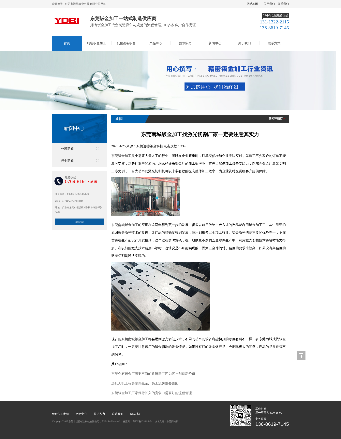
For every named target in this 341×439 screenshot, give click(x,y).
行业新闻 (67, 160)
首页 (67, 43)
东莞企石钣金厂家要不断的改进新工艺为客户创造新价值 (153, 374)
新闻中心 (215, 43)
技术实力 (185, 43)
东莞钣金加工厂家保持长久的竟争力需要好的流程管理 (151, 393)
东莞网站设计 (174, 421)
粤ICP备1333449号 (142, 421)
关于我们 (269, 3)
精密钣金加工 (96, 43)
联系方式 (274, 43)
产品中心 (155, 43)
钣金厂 (180, 163)
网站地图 (252, 3)
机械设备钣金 (126, 43)
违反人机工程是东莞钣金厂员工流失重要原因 (144, 383)
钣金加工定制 (60, 413)
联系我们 (283, 3)
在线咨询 (79, 221)
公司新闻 (67, 148)
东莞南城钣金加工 (124, 225)
